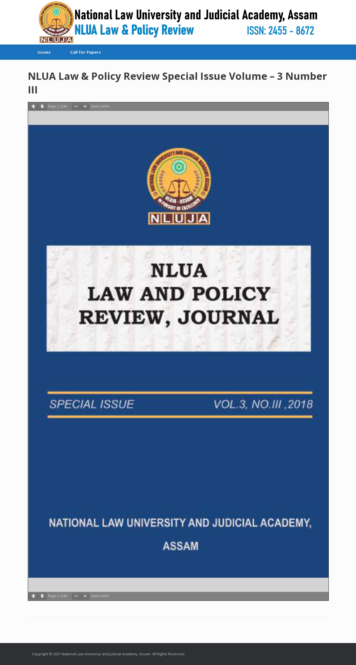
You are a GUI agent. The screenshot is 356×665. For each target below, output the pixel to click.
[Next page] (42, 106)
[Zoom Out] (76, 106)
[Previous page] (33, 106)
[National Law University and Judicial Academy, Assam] (178, 22)
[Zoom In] (85, 106)
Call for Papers (85, 52)
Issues (44, 52)
